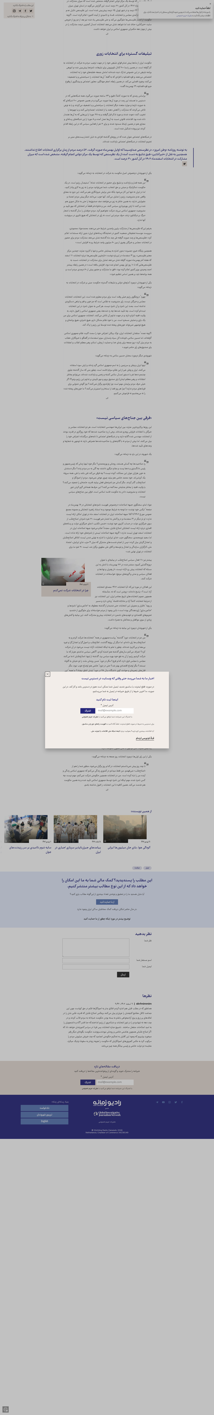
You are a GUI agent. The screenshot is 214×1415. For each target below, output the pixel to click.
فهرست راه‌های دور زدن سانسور (94, 724)
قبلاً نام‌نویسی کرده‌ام (145, 738)
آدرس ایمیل (107, 705)
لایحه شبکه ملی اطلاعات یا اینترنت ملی (105, 731)
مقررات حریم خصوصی (90, 717)
